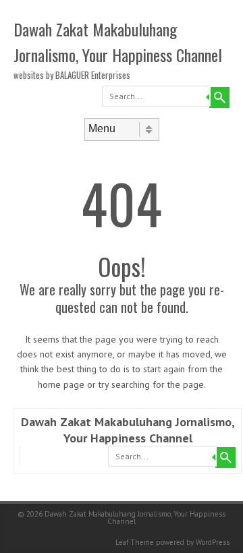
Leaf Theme (134, 542)
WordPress (213, 542)
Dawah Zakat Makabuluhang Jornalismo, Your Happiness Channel (118, 42)
